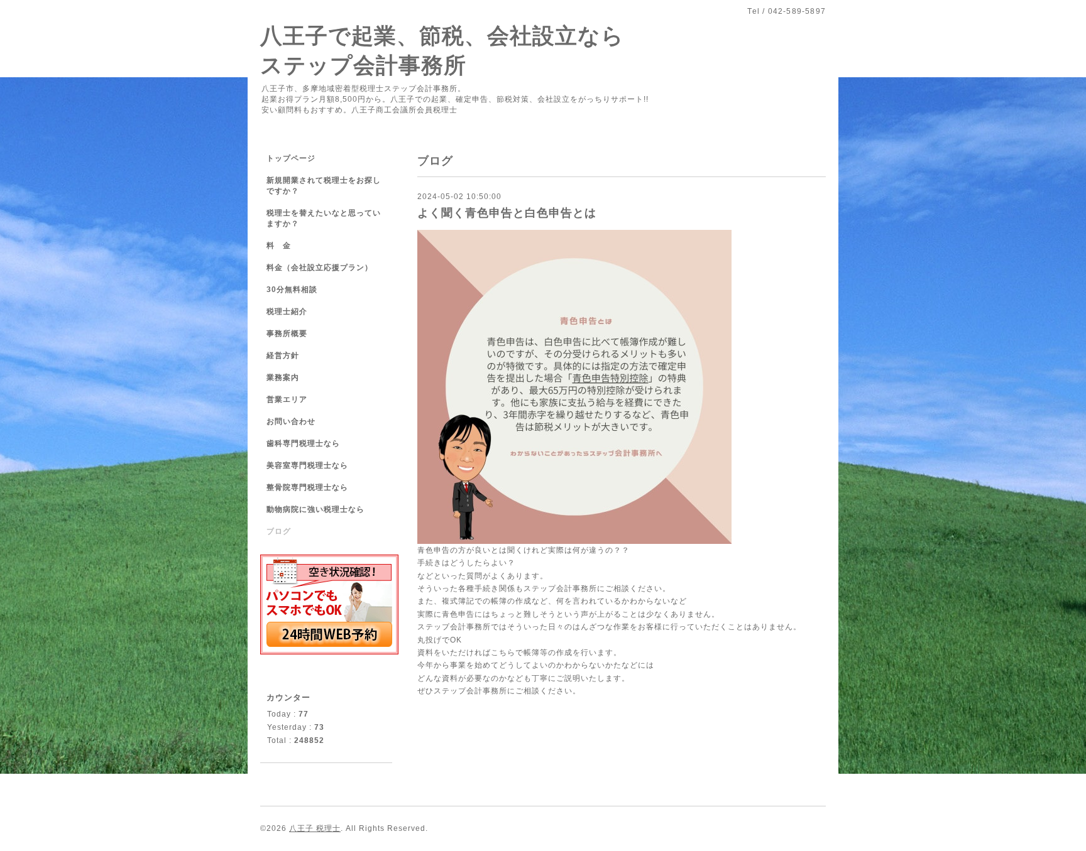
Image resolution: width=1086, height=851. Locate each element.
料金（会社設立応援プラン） (319, 267)
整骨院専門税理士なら (307, 487)
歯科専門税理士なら (303, 443)
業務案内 (282, 377)
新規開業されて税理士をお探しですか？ (323, 185)
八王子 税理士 (315, 828)
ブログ (278, 531)
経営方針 (282, 355)
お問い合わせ (290, 421)
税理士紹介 (286, 311)
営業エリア (286, 399)
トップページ (290, 158)
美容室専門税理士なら (307, 465)
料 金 (278, 245)
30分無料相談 (291, 289)
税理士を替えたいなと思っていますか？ (323, 218)
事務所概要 (286, 333)
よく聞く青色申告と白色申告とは (506, 213)
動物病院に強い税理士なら (315, 509)
